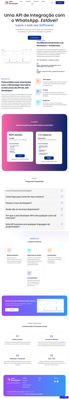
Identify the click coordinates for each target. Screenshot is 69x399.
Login (52, 2)
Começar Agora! (34, 37)
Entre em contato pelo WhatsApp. (34, 394)
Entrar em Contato (49, 158)
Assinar (20, 155)
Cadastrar (60, 2)
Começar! (11, 309)
